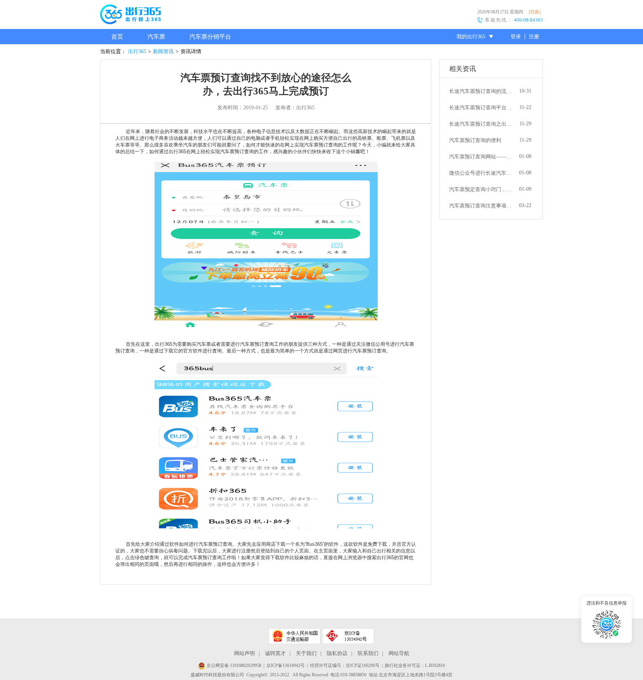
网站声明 (244, 653)
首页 (117, 36)
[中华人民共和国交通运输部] (295, 636)
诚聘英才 (275, 653)
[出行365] (130, 15)
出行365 (137, 51)
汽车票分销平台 (210, 36)
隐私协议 (337, 653)
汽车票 (156, 36)
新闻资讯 (163, 51)
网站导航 (398, 653)
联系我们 (368, 653)
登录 (516, 36)
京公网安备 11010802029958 (233, 665)
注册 (534, 36)
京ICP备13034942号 (285, 665)
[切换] (535, 11)
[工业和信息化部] (348, 636)
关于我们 (306, 653)
